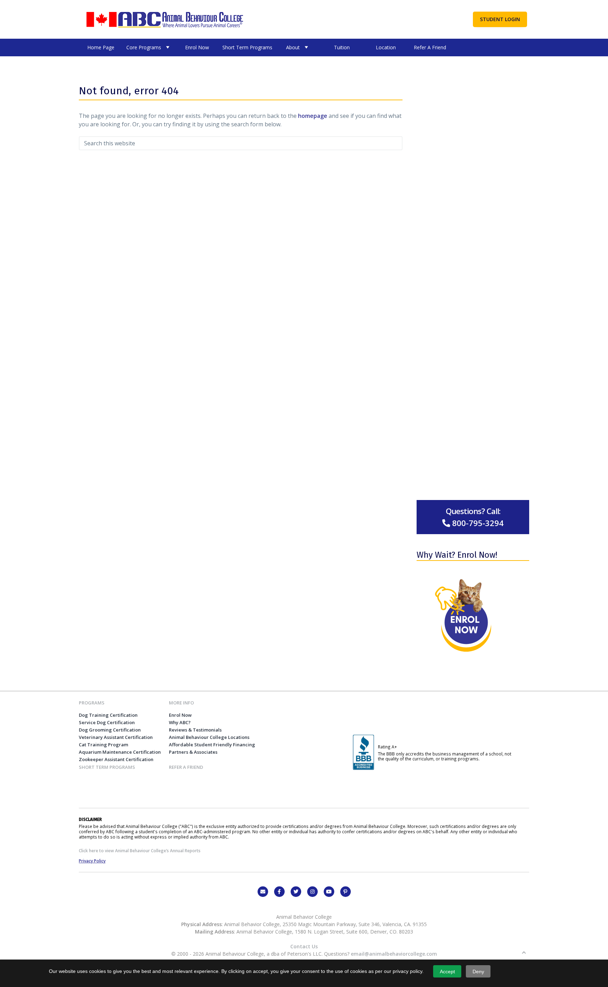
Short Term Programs (247, 47)
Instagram (312, 891)
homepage (312, 116)
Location (386, 47)
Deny (478, 971)
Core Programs (143, 47)
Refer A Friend (430, 47)
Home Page (100, 47)
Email (263, 891)
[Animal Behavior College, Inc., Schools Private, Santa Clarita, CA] (363, 768)
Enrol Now (197, 47)
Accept (447, 971)
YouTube (329, 891)
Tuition (342, 47)
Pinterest (345, 891)
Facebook (279, 891)
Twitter (296, 891)
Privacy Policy (92, 860)
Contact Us (304, 946)
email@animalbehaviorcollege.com (394, 953)
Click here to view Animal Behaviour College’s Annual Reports (140, 850)
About (293, 47)
